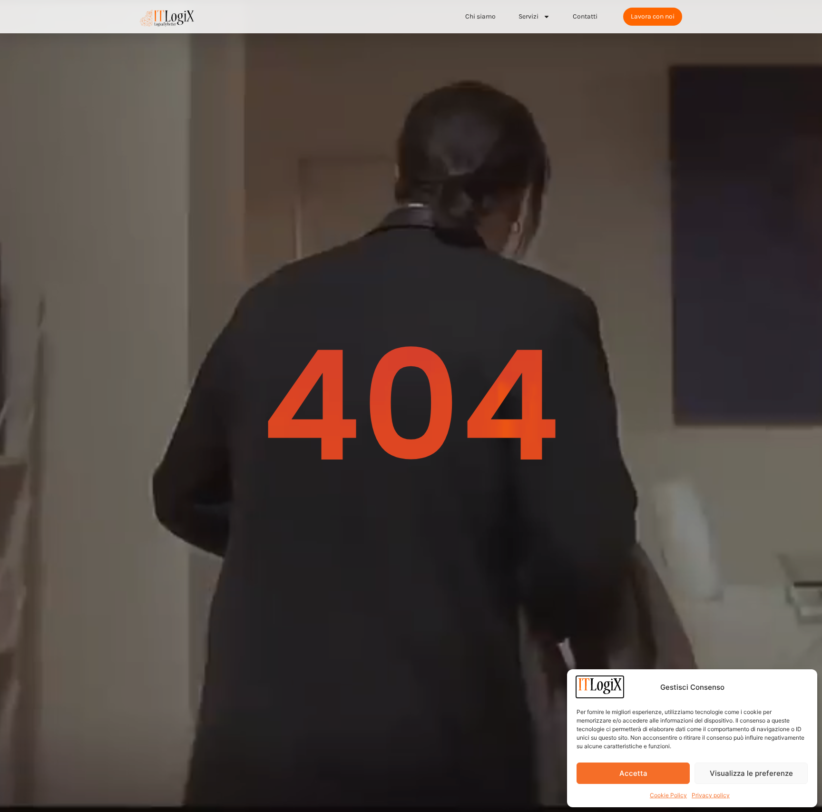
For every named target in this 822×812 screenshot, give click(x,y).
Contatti (585, 16)
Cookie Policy (668, 795)
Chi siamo (480, 16)
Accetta (633, 773)
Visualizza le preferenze (751, 773)
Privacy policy (711, 795)
